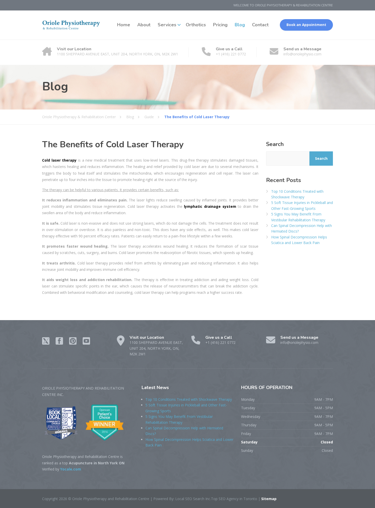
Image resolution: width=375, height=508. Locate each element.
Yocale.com (70, 469)
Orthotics (196, 25)
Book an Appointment (306, 24)
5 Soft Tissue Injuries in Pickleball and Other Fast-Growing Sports (302, 205)
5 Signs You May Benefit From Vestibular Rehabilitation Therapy (298, 217)
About (144, 25)
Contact (260, 25)
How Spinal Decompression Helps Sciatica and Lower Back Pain (299, 240)
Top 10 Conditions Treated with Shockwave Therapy (297, 194)
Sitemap (268, 498)
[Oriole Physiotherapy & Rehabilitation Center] (71, 24)
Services (167, 25)
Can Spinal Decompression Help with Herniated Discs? (301, 228)
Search (275, 144)
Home (123, 25)
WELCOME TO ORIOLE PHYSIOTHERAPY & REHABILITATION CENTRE (283, 5)
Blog (240, 25)
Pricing (220, 25)
